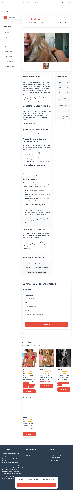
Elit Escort (7, 32)
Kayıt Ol (64, 3)
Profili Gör (29, 391)
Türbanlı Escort (9, 61)
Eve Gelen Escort (9, 66)
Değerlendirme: (29, 295)
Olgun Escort (8, 37)
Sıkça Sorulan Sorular (48, 3)
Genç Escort (8, 42)
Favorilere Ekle (63, 22)
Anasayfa (22, 3)
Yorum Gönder (46, 324)
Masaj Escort (8, 47)
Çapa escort (7, 3)
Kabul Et (36, 485)
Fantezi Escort (8, 51)
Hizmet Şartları (54, 460)
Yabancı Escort (9, 56)
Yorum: (27, 310)
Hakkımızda (30, 3)
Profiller (37, 3)
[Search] (5, 17)
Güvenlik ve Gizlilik (55, 457)
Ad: (26, 303)
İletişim (58, 3)
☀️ (70, 3)
